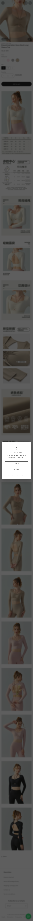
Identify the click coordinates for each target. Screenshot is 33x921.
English (16, 464)
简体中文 (16, 469)
